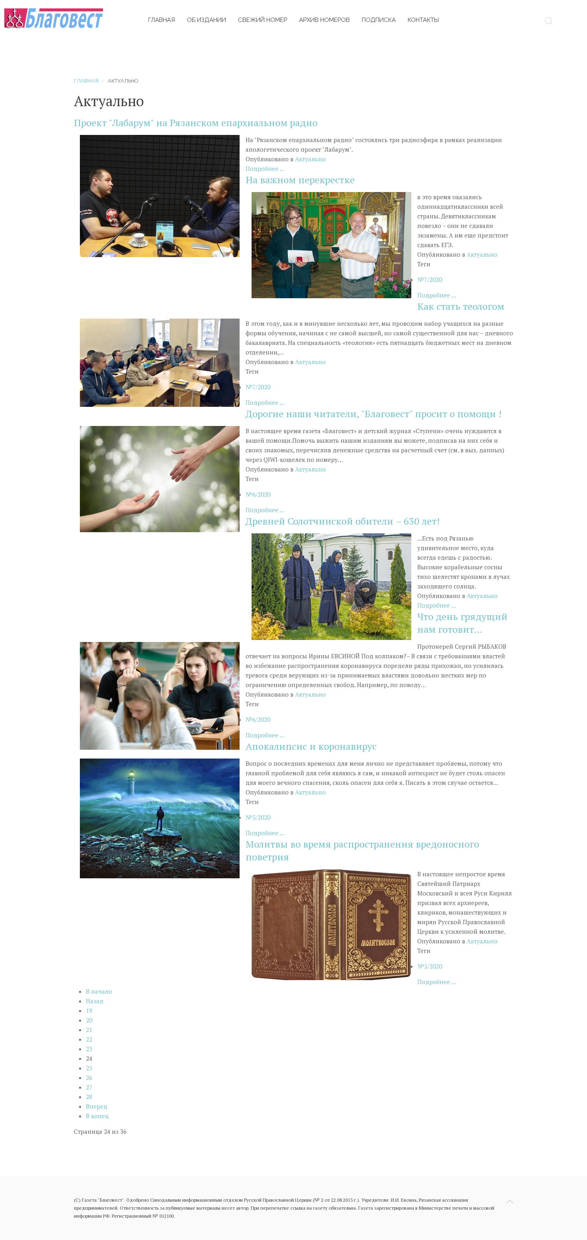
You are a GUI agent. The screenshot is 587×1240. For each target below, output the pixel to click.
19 (89, 1010)
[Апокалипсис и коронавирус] (160, 818)
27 (89, 1087)
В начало (99, 991)
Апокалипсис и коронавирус (311, 746)
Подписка (379, 20)
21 (89, 1030)
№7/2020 (429, 279)
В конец (97, 1116)
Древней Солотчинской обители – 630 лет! (343, 521)
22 (89, 1039)
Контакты (423, 20)
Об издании (206, 20)
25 (89, 1068)
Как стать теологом (460, 306)
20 (89, 1020)
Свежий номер (262, 20)
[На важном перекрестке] (331, 244)
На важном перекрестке (300, 179)
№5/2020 (258, 817)
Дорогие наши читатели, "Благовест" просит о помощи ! (374, 413)
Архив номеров (324, 20)
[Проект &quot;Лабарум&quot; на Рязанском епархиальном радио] (160, 195)
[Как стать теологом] (160, 362)
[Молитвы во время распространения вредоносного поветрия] (331, 924)
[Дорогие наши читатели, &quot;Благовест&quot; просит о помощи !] (160, 478)
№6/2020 (258, 494)
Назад (94, 1001)
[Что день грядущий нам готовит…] (160, 695)
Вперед (96, 1106)
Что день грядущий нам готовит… (462, 623)
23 (89, 1049)
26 (89, 1078)
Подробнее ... (265, 168)
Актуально (310, 159)
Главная (161, 20)
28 (89, 1097)
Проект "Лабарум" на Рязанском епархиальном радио (195, 122)
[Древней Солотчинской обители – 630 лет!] (331, 586)
